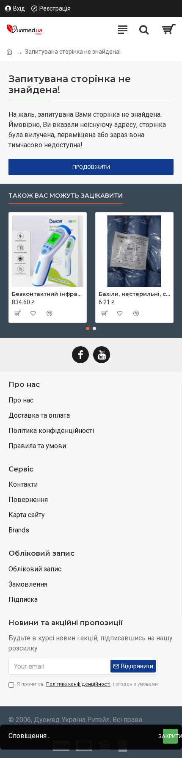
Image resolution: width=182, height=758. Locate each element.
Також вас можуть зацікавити (65, 195)
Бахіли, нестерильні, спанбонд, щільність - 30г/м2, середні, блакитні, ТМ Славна (134, 293)
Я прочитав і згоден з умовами (87, 684)
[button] (87, 328)
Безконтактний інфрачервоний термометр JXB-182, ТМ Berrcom (47, 293)
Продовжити (91, 167)
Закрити (170, 736)
